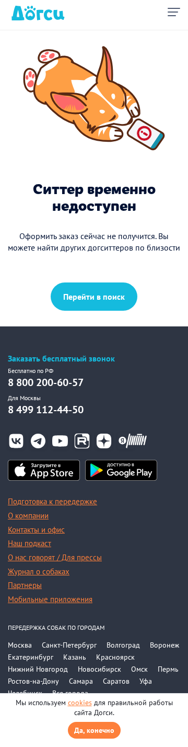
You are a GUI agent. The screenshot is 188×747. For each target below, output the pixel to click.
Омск (139, 669)
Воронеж (164, 645)
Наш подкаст (29, 543)
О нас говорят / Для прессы (55, 557)
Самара (81, 681)
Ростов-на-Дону (33, 681)
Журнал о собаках (38, 571)
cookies (80, 702)
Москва (20, 645)
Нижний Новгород (38, 669)
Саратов (116, 681)
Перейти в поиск (94, 296)
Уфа (145, 681)
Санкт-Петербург (69, 645)
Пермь (168, 669)
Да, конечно (94, 730)
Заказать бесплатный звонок (61, 359)
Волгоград (123, 645)
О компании (28, 515)
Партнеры (25, 585)
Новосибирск (99, 669)
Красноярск (115, 657)
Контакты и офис (36, 530)
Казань (74, 657)
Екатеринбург (30, 657)
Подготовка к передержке (52, 501)
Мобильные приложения (50, 599)
